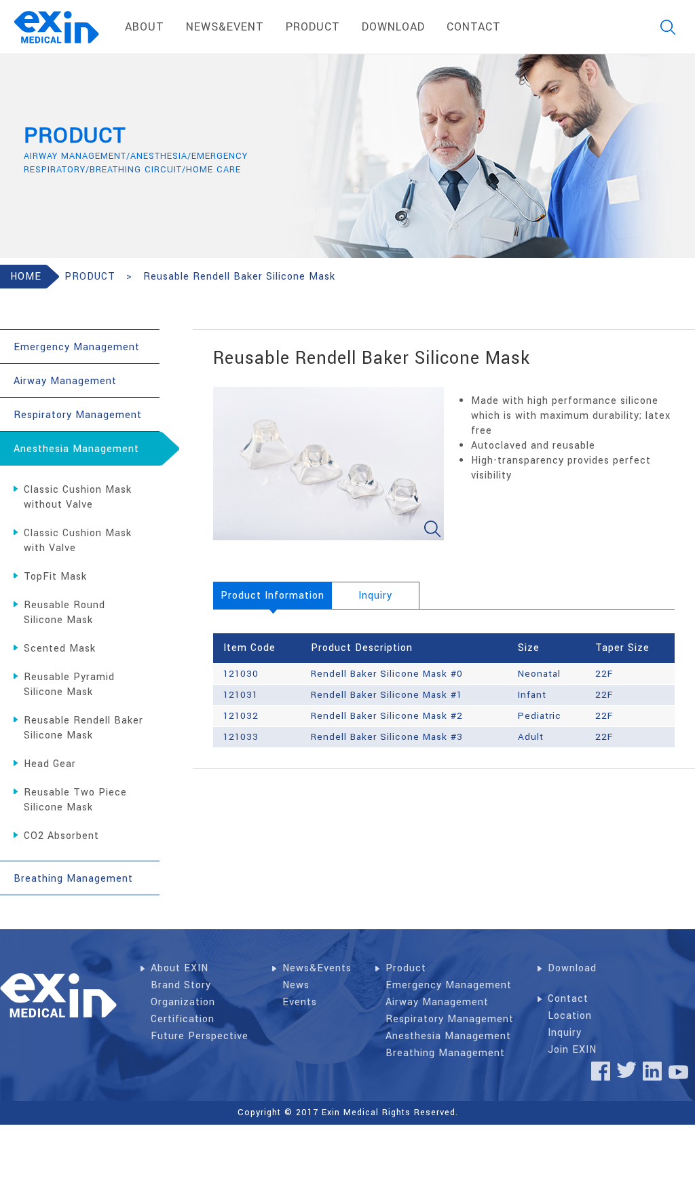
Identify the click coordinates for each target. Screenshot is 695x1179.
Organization (183, 1002)
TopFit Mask (55, 576)
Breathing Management (445, 1053)
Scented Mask (60, 648)
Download (572, 968)
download (393, 27)
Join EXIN (572, 1050)
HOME (25, 276)
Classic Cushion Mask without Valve (78, 497)
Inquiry (565, 1033)
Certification (182, 1019)
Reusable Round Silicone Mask (64, 612)
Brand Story (181, 985)
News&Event (225, 27)
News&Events (317, 968)
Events (299, 1002)
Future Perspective (199, 1036)
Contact (568, 999)
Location (570, 1016)
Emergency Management (449, 985)
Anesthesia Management (448, 1036)
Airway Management (437, 1002)
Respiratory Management (450, 1019)
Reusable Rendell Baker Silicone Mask (83, 728)
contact (474, 27)
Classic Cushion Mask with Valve (78, 540)
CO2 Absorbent (61, 836)
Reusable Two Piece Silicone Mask (75, 800)
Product (406, 968)
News (295, 985)
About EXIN (179, 968)
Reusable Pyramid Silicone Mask (69, 684)
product (313, 27)
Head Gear (50, 764)
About (144, 27)
